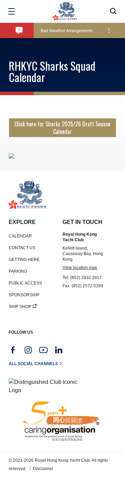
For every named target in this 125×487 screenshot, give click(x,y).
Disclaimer (43, 468)
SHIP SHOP (20, 306)
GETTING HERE (24, 259)
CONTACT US (22, 247)
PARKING (18, 271)
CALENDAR (20, 236)
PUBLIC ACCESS (25, 283)
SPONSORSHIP (24, 294)
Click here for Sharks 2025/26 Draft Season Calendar (62, 128)
